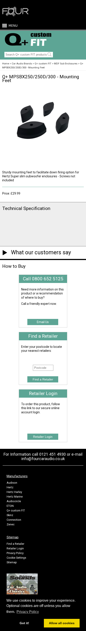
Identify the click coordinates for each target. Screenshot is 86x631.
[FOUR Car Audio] (15, 15)
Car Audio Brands (22, 63)
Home (5, 63)
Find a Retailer (15, 543)
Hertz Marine (15, 496)
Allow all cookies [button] (62, 623)
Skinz (10, 515)
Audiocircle (14, 501)
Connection (14, 519)
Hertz (10, 487)
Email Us (43, 322)
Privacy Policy (15, 553)
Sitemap (12, 562)
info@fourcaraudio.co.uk (43, 458)
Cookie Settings (16, 557)
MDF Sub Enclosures (65, 63)
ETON (10, 505)
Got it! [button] (24, 623)
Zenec (11, 524)
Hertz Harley (14, 492)
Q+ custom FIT (43, 63)
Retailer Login (15, 548)
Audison (12, 482)
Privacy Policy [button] (28, 612)
